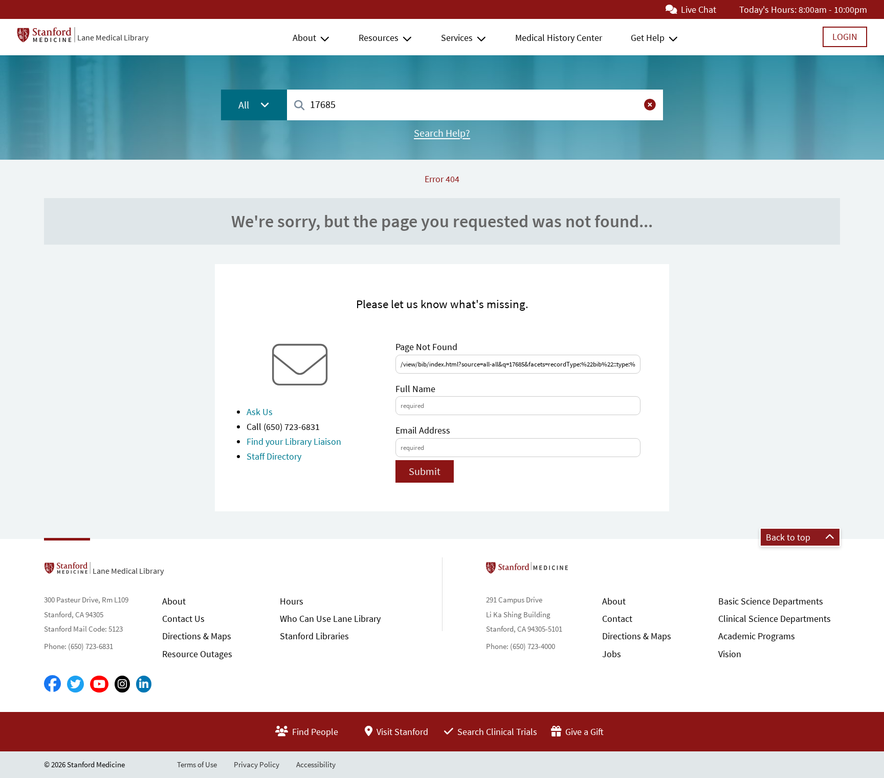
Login (844, 36)
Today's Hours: (768, 9)
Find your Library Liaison (294, 441)
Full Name (415, 389)
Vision (729, 654)
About (304, 38)
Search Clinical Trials (496, 732)
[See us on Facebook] (52, 684)
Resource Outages (197, 654)
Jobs (611, 654)
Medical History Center (558, 38)
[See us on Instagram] (122, 684)
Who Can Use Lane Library (330, 618)
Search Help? (442, 133)
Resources (379, 38)
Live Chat (697, 9)
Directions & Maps (196, 636)
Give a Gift (583, 732)
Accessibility (316, 764)
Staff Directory (274, 456)
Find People (314, 732)
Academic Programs (756, 636)
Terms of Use (197, 764)
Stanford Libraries (314, 636)
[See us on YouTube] (99, 684)
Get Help (648, 38)
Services (457, 38)
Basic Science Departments (770, 601)
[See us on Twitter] (75, 684)
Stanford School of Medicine (586, 571)
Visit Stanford (401, 732)
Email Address (422, 430)
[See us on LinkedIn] (143, 684)
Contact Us (183, 618)
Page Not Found (426, 347)
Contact (617, 618)
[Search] (299, 106)
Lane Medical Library (112, 37)
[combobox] (475, 105)
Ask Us (260, 412)
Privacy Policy (256, 764)
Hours (291, 601)
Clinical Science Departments (774, 618)
